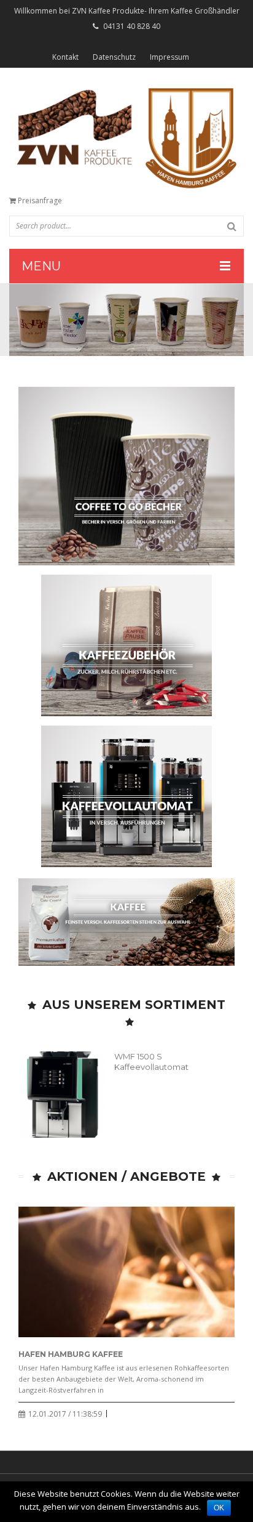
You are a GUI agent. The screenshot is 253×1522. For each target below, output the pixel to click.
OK (219, 1508)
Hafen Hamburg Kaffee (70, 1354)
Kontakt (65, 57)
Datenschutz (114, 57)
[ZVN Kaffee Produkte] (126, 137)
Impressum (169, 57)
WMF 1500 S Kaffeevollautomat (151, 1061)
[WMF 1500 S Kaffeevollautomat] (61, 1094)
